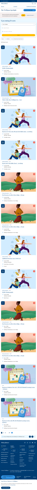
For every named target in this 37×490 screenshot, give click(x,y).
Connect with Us (14, 451)
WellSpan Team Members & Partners (8, 477)
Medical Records (4, 458)
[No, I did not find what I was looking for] (32, 437)
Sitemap (34, 477)
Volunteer (21, 457)
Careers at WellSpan (32, 451)
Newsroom (12, 458)
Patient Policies (3, 460)
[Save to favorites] (34, 47)
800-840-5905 (23, 470)
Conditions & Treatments (31, 6)
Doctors (2, 6)
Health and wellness (5, 66)
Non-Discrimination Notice (27, 477)
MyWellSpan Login (5, 449)
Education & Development (31, 458)
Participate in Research (22, 460)
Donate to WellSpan (23, 449)
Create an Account (30, 15)
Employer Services (14, 464)
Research (30, 460)
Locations (15, 6)
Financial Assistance (4, 456)
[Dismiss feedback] (34, 436)
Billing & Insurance (4, 454)
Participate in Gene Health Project (23, 466)
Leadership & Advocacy (13, 456)
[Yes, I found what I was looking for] (30, 437)
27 (9, 432)
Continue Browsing (5, 487)
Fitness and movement (5, 193)
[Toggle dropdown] (29, 10)
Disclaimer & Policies (19, 477)
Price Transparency (4, 462)
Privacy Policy (13, 484)
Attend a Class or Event (22, 455)
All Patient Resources (4, 452)
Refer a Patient (31, 455)
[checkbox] (13, 39)
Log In (23, 15)
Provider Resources (32, 453)
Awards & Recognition (13, 461)
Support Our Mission (23, 452)
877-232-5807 (18, 471)
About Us (12, 453)
